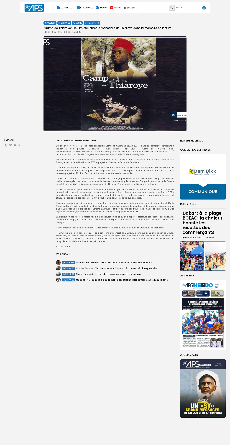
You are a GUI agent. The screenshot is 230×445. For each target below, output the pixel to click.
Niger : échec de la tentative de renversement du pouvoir (108, 274)
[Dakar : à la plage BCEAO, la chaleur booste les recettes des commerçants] (203, 256)
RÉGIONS (103, 7)
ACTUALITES (66, 7)
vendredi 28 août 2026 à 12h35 (199, 238)
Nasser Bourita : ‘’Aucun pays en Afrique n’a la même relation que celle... (117, 268)
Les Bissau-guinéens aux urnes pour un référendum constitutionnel (114, 262)
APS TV (117, 7)
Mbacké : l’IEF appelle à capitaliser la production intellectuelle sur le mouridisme (122, 279)
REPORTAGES (86, 7)
